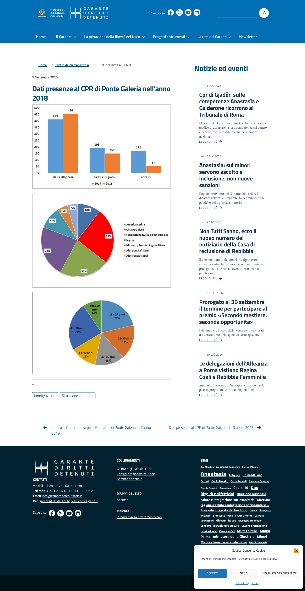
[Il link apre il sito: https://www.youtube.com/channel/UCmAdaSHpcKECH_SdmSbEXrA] (188, 12)
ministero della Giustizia (234, 536)
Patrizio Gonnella (258, 542)
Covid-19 (240, 487)
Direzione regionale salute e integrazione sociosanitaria (233, 496)
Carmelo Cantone (259, 481)
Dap (254, 487)
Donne (253, 510)
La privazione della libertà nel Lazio (112, 36)
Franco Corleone (243, 516)
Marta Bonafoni (227, 531)
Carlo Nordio (219, 481)
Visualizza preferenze (279, 573)
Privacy (255, 583)
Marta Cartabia (247, 531)
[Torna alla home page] (89, 13)
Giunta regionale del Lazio (134, 468)
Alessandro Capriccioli (228, 467)
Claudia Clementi (209, 488)
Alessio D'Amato (250, 467)
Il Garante (64, 36)
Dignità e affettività (217, 494)
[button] (297, 550)
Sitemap (122, 499)
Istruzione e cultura (226, 525)
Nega (243, 573)
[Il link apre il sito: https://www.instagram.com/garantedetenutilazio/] (197, 12)
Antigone (234, 475)
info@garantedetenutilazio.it (62, 495)
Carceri (205, 481)
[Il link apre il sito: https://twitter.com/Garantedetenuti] (179, 12)
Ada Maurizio (207, 467)
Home (41, 36)
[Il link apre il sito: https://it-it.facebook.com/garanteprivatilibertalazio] (170, 12)
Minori (262, 536)
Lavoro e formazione (254, 525)
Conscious (225, 488)
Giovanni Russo (226, 520)
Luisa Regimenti (209, 531)
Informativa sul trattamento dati (139, 516)
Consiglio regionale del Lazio (136, 473)
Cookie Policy (242, 583)
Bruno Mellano (252, 475)
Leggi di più (209, 141)
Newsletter (248, 36)
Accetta (212, 573)
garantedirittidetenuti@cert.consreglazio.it (68, 500)
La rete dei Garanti (212, 36)
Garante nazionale (129, 478)
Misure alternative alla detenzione (224, 542)
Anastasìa (213, 473)
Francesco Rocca (223, 515)
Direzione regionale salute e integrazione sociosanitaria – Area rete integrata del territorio (236, 505)
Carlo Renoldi (238, 481)
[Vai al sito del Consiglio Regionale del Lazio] (51, 13)
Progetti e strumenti (169, 36)
